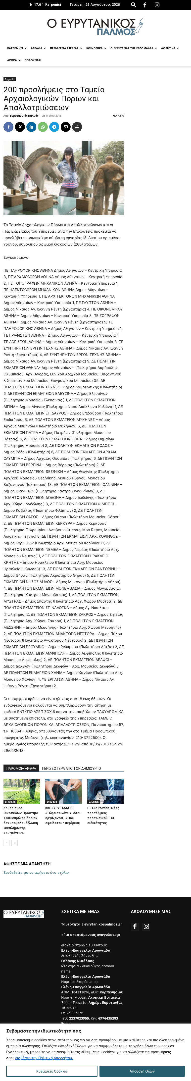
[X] (20, 127)
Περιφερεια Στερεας (64, 48)
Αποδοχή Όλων (142, 1071)
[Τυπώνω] (77, 127)
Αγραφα (36, 48)
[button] (133, 4)
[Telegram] (54, 127)
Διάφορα (10, 801)
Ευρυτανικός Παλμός (24, 115)
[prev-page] (6, 843)
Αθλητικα (168, 48)
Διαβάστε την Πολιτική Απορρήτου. (44, 1058)
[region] (95, 1052)
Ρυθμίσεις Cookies (51, 1071)
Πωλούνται (33, 60)
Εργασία (9, 79)
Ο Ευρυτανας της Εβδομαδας (131, 48)
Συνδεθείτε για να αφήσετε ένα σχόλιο (36, 872)
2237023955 (79, 1018)
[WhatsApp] (43, 127)
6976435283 (108, 1018)
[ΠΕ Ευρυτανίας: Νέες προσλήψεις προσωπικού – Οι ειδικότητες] (105, 791)
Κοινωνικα (94, 48)
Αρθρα (12, 60)
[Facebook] (145, 5)
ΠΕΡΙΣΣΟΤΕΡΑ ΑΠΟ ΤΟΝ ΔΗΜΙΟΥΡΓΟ (71, 769)
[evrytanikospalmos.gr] (95, 26)
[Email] (66, 127)
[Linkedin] (31, 127)
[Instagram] (157, 5)
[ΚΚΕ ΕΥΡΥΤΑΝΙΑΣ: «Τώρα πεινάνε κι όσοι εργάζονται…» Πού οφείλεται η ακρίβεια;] (63, 791)
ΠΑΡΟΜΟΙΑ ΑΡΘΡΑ (21, 769)
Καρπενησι (15, 48)
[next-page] (14, 843)
